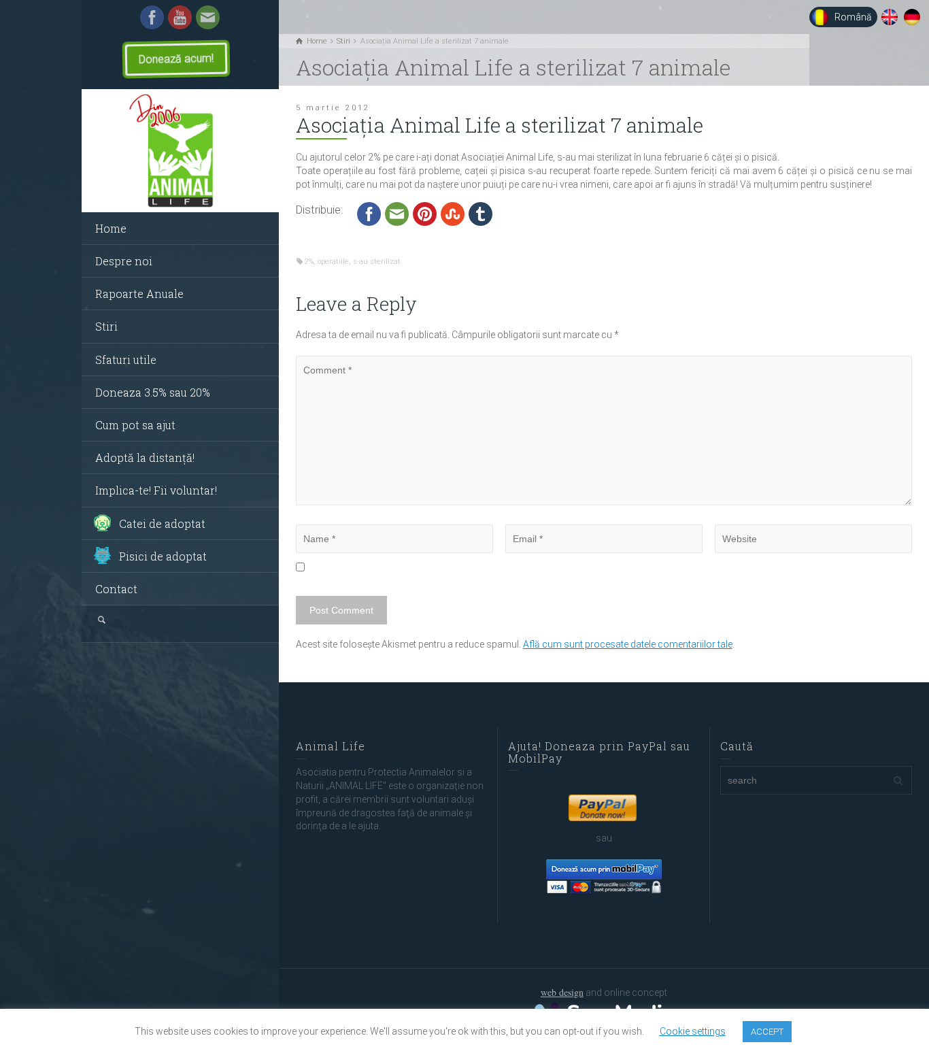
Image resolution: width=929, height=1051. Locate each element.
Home (110, 228)
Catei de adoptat (162, 523)
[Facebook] (152, 16)
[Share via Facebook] (369, 212)
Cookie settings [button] (693, 1031)
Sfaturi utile (125, 359)
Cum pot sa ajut (135, 425)
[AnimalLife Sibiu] (180, 151)
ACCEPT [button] (767, 1032)
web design (562, 992)
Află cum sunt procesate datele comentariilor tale (627, 644)
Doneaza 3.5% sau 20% (152, 392)
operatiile (333, 261)
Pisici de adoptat (163, 556)
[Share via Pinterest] (425, 212)
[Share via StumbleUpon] (452, 212)
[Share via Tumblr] (480, 212)
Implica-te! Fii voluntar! (156, 490)
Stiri (106, 326)
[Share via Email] (397, 212)
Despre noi (123, 261)
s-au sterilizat (377, 261)
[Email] (208, 16)
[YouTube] (180, 16)
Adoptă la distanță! (145, 457)
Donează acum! (176, 59)
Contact (116, 589)
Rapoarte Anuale (139, 293)
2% (309, 261)
